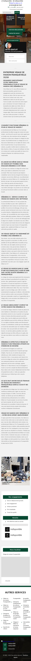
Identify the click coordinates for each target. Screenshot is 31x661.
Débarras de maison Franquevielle (6, 600)
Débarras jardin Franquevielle (6, 622)
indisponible (7, 1)
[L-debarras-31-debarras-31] (7, 641)
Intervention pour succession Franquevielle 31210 (26, 626)
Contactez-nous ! (14, 33)
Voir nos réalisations (16, 30)
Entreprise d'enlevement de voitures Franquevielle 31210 (16, 605)
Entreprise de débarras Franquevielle (6, 615)
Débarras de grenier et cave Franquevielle (6, 608)
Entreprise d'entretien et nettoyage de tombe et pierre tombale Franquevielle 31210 (26, 612)
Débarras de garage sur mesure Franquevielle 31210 (16, 615)
